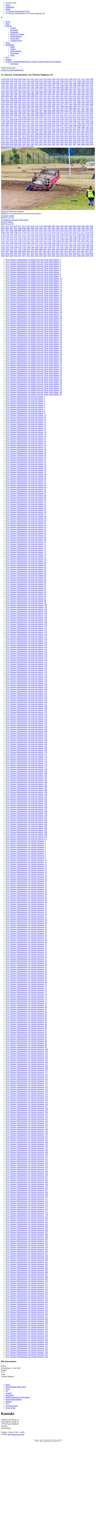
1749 (70, 239)
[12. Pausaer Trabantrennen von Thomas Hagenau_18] (26, 877)
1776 (20, 245)
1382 (79, 90)
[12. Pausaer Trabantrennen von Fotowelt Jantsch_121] (26, 649)
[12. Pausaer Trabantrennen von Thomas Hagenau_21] (26, 883)
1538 (3, 121)
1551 (20, 123)
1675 (3, 226)
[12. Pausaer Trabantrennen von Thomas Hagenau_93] (26, 1035)
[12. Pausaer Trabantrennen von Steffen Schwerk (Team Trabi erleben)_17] (34, 293)
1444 (45, 102)
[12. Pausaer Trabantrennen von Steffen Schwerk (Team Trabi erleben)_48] (34, 359)
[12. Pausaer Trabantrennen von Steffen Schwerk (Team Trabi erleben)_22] (34, 304)
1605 (11, 134)
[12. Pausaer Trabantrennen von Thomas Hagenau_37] (26, 917)
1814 (61, 251)
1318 (3, 79)
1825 (62, 254)
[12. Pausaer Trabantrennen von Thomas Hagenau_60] (26, 965)
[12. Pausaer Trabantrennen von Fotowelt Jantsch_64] (26, 529)
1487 (36, 111)
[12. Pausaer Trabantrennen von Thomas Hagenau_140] (27, 1134)
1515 (87, 115)
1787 (20, 247)
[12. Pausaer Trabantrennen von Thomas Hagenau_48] (26, 940)
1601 (70, 132)
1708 (3, 233)
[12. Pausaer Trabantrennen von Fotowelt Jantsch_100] (26, 605)
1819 (11, 254)
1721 (20, 235)
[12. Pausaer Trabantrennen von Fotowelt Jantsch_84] (26, 571)
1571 (3, 128)
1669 (87, 144)
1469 (70, 107)
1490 (62, 111)
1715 (61, 233)
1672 (20, 147)
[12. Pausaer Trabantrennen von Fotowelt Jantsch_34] (26, 466)
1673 (28, 147)
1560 (3, 125)
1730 (3, 237)
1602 (79, 132)
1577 (53, 128)
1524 (70, 117)
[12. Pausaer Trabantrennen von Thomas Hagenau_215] (27, 1291)
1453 (28, 104)
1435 (62, 100)
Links (12, 55)
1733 (28, 237)
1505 (3, 115)
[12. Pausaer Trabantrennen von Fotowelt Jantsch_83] (26, 569)
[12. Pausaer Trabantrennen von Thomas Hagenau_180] (27, 1218)
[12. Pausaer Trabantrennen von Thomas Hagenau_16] (26, 872)
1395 (3, 94)
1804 (70, 249)
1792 (62, 247)
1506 (11, 115)
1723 (36, 235)
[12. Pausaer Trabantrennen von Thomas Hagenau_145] (27, 1144)
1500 (53, 113)
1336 (62, 81)
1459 (79, 104)
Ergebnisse (14, 64)
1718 (87, 233)
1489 (53, 111)
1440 (11, 102)
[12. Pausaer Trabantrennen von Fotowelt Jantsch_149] (26, 708)
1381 (70, 90)
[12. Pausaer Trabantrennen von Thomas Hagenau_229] (27, 1321)
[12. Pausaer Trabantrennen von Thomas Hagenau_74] (26, 995)
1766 (28, 243)
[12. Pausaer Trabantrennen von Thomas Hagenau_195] (27, 1249)
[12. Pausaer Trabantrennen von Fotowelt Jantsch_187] (26, 788)
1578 (62, 128)
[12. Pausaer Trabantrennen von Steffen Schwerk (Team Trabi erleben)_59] (34, 382)
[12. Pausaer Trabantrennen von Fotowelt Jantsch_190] (26, 794)
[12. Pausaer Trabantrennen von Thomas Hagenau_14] (26, 868)
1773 (87, 243)
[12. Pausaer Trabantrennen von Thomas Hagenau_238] (27, 1340)
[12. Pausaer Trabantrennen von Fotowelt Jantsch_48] (26, 495)
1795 (87, 247)
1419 (20, 98)
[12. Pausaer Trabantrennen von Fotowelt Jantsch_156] (26, 723)
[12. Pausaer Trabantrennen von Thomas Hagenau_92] (26, 1032)
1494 (3, 113)
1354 (28, 85)
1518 (20, 117)
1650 (20, 142)
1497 (28, 113)
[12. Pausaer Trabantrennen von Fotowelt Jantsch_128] (26, 664)
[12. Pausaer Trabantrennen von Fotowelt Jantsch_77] (26, 557)
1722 (28, 235)
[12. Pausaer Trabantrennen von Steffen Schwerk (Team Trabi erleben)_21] (34, 302)
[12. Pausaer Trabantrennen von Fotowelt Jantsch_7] (25, 409)
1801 (45, 249)
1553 (36, 123)
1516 (3, 117)
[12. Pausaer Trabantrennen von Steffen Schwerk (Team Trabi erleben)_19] (34, 298)
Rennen (8, 26)
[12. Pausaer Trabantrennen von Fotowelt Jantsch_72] (26, 546)
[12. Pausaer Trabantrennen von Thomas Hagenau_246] (27, 1357)
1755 (28, 241)
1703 (53, 230)
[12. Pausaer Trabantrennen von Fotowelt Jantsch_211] (26, 839)
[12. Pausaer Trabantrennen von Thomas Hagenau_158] (27, 1171)
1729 (87, 235)
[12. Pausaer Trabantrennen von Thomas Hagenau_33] (26, 908)
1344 (36, 83)
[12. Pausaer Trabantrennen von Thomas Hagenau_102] (27, 1053)
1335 (53, 81)
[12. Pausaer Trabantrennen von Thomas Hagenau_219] (27, 1300)
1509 (36, 115)
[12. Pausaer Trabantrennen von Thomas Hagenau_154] (27, 1163)
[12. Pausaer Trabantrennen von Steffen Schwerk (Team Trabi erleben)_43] (34, 348)
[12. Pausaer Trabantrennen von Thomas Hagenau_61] (26, 967)
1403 (70, 94)
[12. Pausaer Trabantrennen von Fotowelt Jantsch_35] (26, 468)
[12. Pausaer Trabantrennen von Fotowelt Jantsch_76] (26, 554)
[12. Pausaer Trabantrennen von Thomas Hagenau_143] (27, 1140)
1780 (53, 245)
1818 (3, 254)
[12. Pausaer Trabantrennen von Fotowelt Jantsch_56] (26, 512)
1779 (45, 245)
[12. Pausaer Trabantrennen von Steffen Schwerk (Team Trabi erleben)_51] (34, 365)
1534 (62, 119)
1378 (45, 90)
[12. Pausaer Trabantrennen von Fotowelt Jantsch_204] (26, 824)
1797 (11, 249)
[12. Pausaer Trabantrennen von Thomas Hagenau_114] (27, 1079)
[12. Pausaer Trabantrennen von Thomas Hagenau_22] (26, 885)
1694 (70, 228)
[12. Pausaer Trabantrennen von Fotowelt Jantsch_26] (26, 449)
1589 (62, 130)
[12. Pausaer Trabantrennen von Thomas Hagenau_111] (27, 1072)
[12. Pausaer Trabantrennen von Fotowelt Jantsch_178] (26, 769)
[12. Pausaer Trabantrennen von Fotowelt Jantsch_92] (26, 588)
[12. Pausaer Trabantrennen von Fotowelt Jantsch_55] (26, 510)
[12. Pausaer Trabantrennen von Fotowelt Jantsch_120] (26, 647)
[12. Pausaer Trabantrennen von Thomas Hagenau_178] (27, 1214)
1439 (3, 102)
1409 (28, 96)
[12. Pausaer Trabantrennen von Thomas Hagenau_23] (26, 887)
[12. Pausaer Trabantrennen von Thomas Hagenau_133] (27, 1119)
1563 (28, 125)
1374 (11, 90)
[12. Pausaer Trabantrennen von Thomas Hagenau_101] (27, 1051)
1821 (28, 254)
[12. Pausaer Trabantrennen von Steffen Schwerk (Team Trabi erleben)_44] (34, 350)
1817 (87, 251)
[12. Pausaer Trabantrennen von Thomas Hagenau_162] (27, 1180)
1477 (45, 109)
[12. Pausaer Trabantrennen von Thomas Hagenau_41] (26, 925)
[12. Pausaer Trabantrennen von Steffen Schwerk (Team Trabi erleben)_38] (34, 338)
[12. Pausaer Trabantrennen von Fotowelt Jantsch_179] (26, 771)
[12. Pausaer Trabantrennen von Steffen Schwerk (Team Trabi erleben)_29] (34, 319)
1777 (28, 245)
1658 (87, 142)
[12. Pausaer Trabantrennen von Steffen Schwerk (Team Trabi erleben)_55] (34, 373)
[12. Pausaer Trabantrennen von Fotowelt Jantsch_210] (26, 837)
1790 (45, 247)
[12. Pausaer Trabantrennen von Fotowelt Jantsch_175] (26, 763)
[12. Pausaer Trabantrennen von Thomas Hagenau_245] (27, 1355)
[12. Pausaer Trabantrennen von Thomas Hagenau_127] (27, 1106)
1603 (87, 132)
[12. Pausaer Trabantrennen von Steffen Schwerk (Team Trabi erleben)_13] (34, 285)
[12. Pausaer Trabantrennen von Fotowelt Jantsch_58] (26, 517)
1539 (11, 121)
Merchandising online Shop (16, 1387)
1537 (87, 119)
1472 (3, 109)
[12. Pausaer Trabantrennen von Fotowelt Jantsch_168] (26, 748)
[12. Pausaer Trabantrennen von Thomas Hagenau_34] (26, 910)
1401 (53, 94)
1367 (45, 88)
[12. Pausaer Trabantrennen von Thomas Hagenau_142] (27, 1138)
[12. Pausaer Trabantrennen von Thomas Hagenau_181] (27, 1220)
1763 (3, 243)
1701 (36, 230)
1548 (87, 121)
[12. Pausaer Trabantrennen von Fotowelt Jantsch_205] (26, 826)
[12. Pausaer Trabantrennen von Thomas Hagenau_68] (26, 982)
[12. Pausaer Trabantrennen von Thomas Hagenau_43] (26, 929)
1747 (53, 239)
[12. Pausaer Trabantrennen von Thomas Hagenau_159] (27, 1174)
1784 (87, 245)
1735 (45, 237)
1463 (20, 107)
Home (8, 22)
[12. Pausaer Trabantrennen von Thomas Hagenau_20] (26, 881)
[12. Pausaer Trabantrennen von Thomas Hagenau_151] (27, 1157)
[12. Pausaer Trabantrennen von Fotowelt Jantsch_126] (26, 660)
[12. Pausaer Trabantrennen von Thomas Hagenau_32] (26, 906)
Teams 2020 (14, 38)
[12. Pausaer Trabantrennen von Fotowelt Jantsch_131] (26, 670)
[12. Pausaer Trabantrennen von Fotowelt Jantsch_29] (26, 455)
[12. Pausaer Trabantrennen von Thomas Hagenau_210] (27, 1281)
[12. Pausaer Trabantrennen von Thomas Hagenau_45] (26, 933)
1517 (11, 117)
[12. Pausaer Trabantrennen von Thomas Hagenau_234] (27, 1331)
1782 (70, 245)
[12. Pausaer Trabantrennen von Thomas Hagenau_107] (27, 1064)
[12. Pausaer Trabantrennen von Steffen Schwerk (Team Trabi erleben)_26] (34, 312)
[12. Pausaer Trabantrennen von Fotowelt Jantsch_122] (26, 651)
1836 (62, 256)
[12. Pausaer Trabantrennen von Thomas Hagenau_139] (27, 1131)
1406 (3, 96)
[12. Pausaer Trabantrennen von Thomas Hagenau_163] (27, 1182)
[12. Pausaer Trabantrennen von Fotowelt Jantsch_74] (26, 550)
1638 (11, 140)
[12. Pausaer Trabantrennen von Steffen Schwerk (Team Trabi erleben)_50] (34, 363)
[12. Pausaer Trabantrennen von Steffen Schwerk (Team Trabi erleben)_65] (34, 394)
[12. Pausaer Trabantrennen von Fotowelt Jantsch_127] (26, 662)
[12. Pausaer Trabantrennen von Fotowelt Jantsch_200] (26, 816)
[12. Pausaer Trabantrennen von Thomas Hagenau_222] (27, 1306)
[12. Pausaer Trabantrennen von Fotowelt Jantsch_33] (26, 464)
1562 (20, 125)
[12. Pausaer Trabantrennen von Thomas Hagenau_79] (26, 1005)
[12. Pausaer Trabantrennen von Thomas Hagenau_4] (26, 847)
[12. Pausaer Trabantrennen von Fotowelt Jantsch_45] (26, 489)
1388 (36, 92)
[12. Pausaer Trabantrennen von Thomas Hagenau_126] (27, 1104)
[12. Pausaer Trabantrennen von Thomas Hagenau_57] (26, 959)
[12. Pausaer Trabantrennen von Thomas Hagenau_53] (26, 950)
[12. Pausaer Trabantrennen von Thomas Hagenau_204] (27, 1268)
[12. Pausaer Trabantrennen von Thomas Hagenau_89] (26, 1026)
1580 (79, 128)
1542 (36, 121)
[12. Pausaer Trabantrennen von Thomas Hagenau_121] (27, 1094)
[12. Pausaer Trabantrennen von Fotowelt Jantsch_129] (26, 666)
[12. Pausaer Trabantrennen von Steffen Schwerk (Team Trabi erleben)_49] (34, 361)
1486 (28, 111)
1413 (61, 96)
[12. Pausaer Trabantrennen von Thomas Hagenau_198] (27, 1256)
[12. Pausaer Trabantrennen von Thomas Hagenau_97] (26, 1043)
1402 (62, 94)
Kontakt (9, 59)
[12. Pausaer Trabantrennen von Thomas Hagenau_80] (26, 1007)
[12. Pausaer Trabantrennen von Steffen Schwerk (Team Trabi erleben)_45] (34, 352)
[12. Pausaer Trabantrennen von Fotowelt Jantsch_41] (26, 481)
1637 (3, 140)
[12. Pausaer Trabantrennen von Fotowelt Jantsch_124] (26, 656)
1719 (3, 235)
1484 (11, 111)
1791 (53, 247)
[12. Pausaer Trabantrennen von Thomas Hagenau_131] (27, 1115)
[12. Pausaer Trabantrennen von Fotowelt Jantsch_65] (26, 531)
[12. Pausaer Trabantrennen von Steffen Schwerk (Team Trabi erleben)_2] (33, 262)
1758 (53, 241)
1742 (11, 239)
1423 (53, 98)
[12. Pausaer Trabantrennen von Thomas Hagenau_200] (27, 1260)
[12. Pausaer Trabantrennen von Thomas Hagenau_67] (26, 980)
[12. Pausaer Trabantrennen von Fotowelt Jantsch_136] (26, 681)
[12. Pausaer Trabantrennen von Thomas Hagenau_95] (26, 1039)
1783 (79, 245)
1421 (36, 98)
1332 (28, 81)
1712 (36, 233)
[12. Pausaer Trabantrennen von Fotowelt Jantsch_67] (26, 535)
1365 (28, 88)
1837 (70, 256)
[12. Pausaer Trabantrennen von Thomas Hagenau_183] (27, 1224)
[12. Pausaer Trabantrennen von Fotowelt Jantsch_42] (26, 483)
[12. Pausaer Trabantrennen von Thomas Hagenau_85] (26, 1018)
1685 (87, 226)
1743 (20, 239)
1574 (28, 128)
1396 (11, 94)
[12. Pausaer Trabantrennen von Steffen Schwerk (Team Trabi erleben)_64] (34, 392)
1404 (79, 94)
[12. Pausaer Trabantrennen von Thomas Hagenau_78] (26, 1003)
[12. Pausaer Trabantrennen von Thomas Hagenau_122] (27, 1096)
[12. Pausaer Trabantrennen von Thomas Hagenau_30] (26, 902)
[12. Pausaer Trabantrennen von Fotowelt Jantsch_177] (26, 767)
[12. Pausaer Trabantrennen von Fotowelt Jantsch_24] (26, 445)
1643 (53, 140)
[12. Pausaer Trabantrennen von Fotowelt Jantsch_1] (25, 397)
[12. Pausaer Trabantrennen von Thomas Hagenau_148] (27, 1150)
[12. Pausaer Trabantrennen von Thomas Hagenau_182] (27, 1222)
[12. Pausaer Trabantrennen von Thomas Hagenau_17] (26, 875)
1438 (87, 100)
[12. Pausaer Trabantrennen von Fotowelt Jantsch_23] (26, 443)
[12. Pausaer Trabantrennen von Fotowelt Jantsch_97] (26, 599)
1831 (20, 256)
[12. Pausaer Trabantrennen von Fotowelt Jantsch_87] (26, 578)
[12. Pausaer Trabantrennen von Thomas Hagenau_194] (27, 1247)
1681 (53, 226)
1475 (28, 109)
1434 (53, 100)
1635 (79, 138)
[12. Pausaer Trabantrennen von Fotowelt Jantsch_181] (26, 776)
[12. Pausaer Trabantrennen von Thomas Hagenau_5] (26, 849)
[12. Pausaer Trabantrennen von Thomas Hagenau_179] (27, 1216)
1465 (36, 107)
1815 (70, 251)
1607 (28, 134)
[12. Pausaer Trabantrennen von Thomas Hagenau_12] (26, 864)
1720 (11, 235)
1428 (3, 100)
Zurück (11, 216)
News (8, 43)
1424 (62, 98)
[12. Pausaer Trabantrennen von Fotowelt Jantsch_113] (26, 632)
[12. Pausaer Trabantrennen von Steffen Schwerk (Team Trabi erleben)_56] (34, 375)
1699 (20, 230)
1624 (79, 136)
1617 (20, 136)
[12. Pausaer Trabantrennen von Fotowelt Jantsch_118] (26, 643)
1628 (20, 138)
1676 (11, 226)
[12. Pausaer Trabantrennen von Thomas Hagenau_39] (26, 921)
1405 (87, 94)
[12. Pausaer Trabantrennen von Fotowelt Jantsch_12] (26, 420)
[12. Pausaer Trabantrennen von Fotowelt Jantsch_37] (26, 472)
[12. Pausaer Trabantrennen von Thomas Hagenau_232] (27, 1327)
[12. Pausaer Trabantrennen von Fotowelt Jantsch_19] (26, 434)
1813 (53, 251)
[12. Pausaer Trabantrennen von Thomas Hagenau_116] (27, 1083)
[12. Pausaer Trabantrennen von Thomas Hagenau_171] (27, 1199)
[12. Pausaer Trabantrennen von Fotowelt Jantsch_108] (26, 622)
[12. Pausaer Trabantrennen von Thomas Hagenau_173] (27, 1203)
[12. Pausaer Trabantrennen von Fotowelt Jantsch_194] (26, 803)
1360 (79, 85)
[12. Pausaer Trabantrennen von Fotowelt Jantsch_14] (26, 424)
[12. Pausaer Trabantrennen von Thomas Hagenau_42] (26, 927)
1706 (79, 230)
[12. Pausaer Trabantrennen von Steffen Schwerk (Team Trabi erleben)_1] (33, 260)
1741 (3, 239)
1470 (79, 107)
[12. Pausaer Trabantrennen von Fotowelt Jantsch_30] (26, 458)
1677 (20, 226)
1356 (45, 85)
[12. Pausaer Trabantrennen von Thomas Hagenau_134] (27, 1121)
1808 (11, 251)
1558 (79, 123)
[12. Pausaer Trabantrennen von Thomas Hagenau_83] (26, 1013)
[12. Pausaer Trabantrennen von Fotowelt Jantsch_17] (26, 430)
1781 (62, 245)
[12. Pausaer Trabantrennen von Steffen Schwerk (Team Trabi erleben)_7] (33, 272)
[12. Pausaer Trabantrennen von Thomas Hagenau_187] (27, 1232)
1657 (79, 142)
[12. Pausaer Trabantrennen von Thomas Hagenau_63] (26, 971)
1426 (79, 98)
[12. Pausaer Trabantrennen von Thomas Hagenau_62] (26, 969)
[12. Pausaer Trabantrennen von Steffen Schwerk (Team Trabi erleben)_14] (34, 287)
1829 (3, 256)
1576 (45, 128)
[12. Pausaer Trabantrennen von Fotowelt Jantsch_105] (26, 616)
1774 (3, 245)
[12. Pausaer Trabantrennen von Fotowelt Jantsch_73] (26, 548)
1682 (62, 226)
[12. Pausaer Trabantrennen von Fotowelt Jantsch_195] (26, 805)
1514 (78, 115)
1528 (11, 119)
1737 (62, 237)
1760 (70, 241)
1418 (11, 98)
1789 (36, 247)
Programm (14, 30)
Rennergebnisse (16, 36)
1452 (20, 104)
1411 (45, 96)
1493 (87, 111)
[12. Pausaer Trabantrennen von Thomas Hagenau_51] (26, 946)
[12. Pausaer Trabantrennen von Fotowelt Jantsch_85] (26, 573)
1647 (87, 140)
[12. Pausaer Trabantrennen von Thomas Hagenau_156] (27, 1167)
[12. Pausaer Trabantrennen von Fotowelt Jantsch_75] (26, 552)
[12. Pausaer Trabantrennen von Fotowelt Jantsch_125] (26, 658)
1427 (87, 98)
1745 (36, 239)
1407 (11, 96)
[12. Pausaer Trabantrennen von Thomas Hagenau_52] (26, 948)
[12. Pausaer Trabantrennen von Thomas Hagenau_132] (27, 1117)
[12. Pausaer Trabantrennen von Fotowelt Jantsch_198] (26, 811)
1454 (36, 104)
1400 (45, 94)
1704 (62, 230)
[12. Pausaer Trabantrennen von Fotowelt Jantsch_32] (26, 462)
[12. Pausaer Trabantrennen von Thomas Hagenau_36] (26, 915)
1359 (70, 85)
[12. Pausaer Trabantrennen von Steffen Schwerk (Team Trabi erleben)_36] (34, 333)
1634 (70, 138)
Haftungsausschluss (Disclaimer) (18, 1397)
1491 (70, 111)
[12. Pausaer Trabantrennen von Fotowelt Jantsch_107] (26, 620)
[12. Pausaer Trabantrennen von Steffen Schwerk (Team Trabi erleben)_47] (34, 357)
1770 (62, 243)
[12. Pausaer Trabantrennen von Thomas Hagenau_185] (27, 1228)
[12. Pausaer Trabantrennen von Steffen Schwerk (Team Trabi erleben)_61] (34, 386)
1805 (79, 249)
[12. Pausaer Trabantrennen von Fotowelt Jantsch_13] (26, 422)
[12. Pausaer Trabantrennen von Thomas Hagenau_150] (27, 1155)
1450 (3, 104)
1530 (28, 119)
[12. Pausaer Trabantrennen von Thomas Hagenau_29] (26, 900)
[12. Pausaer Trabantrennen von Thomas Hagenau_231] (27, 1325)
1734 (36, 237)
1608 (36, 134)
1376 (28, 90)
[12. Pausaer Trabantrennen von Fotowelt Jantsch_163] (26, 738)
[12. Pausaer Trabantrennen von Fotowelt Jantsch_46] (26, 491)
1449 (87, 102)
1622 (62, 136)
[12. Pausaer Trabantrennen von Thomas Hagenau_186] (27, 1230)
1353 (20, 85)
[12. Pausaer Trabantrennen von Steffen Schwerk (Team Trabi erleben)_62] (34, 388)
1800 (36, 249)
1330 (11, 81)
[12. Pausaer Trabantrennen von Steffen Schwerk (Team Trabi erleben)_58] (34, 380)
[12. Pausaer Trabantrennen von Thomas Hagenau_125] (27, 1102)
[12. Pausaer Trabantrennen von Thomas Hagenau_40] (26, 923)
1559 (87, 123)
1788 (28, 247)
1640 (28, 140)
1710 (20, 233)
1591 (79, 130)
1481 (79, 109)
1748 (62, 239)
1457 (62, 104)
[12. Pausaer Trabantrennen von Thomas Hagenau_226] (27, 1315)
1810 (28, 251)
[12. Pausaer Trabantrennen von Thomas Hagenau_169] (27, 1195)
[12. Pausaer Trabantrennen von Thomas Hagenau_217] (27, 1296)
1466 (45, 107)
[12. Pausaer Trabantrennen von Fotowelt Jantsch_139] (26, 687)
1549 (3, 123)
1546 (70, 121)
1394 (87, 92)
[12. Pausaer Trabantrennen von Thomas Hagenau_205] (27, 1270)
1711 (28, 233)
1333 (36, 81)
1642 (45, 140)
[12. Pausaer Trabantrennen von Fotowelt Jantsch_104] (26, 613)
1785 (3, 247)
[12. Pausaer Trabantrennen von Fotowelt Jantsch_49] (26, 498)
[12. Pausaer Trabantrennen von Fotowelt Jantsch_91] (26, 586)
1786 (11, 247)
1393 (79, 92)
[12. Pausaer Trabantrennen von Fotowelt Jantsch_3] (25, 401)
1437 (79, 100)
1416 (87, 96)
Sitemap (9, 1402)
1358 (62, 85)
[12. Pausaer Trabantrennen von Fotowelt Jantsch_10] (26, 415)
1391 (62, 92)
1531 (36, 119)
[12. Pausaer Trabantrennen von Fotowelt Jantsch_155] (26, 721)
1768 (45, 243)
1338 (79, 81)
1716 (70, 233)
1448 (79, 102)
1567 (62, 125)
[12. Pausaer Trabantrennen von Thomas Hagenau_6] (26, 851)
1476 (36, 109)
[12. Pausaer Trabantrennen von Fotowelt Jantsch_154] (26, 719)
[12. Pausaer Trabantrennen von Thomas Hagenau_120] (27, 1091)
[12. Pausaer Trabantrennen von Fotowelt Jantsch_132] (26, 672)
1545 (62, 121)
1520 (36, 117)
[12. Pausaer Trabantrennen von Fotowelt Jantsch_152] (26, 714)
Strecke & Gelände (17, 34)
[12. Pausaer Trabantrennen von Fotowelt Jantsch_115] (26, 637)
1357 (53, 85)
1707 (87, 230)
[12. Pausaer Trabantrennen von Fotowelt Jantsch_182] (26, 778)
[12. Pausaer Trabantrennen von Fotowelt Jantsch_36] (26, 470)
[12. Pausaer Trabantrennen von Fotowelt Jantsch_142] (26, 693)
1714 (53, 233)
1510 (45, 115)
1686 (3, 228)
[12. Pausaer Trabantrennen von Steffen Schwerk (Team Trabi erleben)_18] (34, 295)
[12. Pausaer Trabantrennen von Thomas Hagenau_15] (26, 870)
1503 (79, 113)
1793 (70, 247)
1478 (53, 109)
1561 (11, 125)
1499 (45, 113)
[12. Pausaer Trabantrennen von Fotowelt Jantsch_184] (26, 782)
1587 (45, 130)
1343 (28, 83)
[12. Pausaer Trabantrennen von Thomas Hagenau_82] (26, 1011)
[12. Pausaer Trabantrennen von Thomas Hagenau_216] (27, 1294)
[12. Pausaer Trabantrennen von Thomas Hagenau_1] (26, 841)
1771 (70, 243)
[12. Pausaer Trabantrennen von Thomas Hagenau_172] (27, 1201)
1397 (20, 94)
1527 (3, 119)
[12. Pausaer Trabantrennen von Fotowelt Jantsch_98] (26, 601)
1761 (79, 241)
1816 (78, 251)
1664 (45, 144)
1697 (3, 230)
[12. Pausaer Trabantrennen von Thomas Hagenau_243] (27, 1350)
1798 (20, 249)
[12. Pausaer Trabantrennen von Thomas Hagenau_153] (27, 1161)
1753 (11, 241)
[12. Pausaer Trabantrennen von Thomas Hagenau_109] (27, 1068)
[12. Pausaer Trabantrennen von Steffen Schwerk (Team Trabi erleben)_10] (34, 279)
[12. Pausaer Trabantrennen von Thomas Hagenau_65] (26, 976)
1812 (45, 251)
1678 (28, 226)
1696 (87, 228)
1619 (36, 136)
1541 (28, 121)
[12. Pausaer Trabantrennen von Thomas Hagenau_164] (27, 1184)
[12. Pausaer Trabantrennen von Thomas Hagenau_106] (27, 1062)
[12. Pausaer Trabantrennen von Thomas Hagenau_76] (26, 999)
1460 (87, 104)
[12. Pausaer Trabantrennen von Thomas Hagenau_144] (27, 1142)
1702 (45, 230)
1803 (62, 249)
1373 (3, 90)
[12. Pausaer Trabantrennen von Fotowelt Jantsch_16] (26, 428)
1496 (20, 113)
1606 (20, 134)
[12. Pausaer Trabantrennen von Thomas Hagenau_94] (26, 1037)
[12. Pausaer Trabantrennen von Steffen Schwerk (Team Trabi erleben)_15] (34, 289)
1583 (11, 130)
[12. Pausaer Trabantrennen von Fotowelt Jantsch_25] (26, 447)
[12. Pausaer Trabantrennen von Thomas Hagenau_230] (27, 1323)
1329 (3, 81)
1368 (53, 88)
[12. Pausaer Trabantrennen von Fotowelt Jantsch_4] (25, 403)
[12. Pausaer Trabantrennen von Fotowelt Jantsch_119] (26, 645)
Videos (12, 49)
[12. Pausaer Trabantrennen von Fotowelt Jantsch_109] (26, 624)
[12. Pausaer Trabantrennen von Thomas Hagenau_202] (27, 1264)
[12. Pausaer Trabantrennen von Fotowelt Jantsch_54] (26, 508)
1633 (62, 138)
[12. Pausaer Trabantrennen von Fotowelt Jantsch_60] (26, 521)
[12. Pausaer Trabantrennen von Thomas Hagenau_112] (27, 1075)
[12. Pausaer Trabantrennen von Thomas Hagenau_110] (27, 1070)
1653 (45, 142)
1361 (87, 85)
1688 (20, 228)
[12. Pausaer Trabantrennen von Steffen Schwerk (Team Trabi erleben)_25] (34, 310)
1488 (45, 111)
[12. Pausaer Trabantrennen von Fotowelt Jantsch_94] (26, 592)
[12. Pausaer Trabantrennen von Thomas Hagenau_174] (27, 1205)
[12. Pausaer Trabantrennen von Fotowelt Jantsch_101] (26, 607)
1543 (45, 121)
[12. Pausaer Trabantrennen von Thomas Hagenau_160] (27, 1176)
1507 (20, 115)
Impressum (10, 1395)
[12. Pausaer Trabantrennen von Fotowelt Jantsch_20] (26, 437)
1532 (45, 119)
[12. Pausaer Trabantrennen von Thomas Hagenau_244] (27, 1353)
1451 (11, 104)
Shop (7, 24)
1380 (62, 90)
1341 (11, 83)
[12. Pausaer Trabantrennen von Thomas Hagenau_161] (27, 1178)
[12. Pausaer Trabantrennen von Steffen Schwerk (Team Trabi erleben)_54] (34, 371)
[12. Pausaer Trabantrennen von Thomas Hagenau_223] (27, 1308)
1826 (70, 254)
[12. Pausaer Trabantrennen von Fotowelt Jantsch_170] (26, 752)
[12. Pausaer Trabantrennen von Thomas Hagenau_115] (27, 1081)
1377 (36, 90)
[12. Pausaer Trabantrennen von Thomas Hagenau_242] (27, 1348)
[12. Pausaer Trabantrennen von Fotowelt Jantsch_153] (26, 717)
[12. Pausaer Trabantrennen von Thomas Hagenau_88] (26, 1024)
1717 (78, 233)
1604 (3, 134)
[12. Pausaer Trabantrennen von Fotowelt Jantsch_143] (26, 696)
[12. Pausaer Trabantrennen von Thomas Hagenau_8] (26, 856)
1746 (45, 239)
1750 (79, 239)
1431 (28, 100)
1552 (28, 123)
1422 (45, 98)
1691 (45, 228)
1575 (36, 128)
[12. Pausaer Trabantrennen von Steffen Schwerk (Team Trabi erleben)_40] (34, 342)
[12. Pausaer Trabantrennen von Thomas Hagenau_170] (27, 1197)
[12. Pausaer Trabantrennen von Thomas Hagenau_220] (27, 1302)
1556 (62, 123)
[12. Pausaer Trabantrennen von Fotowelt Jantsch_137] (26, 683)
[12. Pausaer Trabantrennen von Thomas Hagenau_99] (26, 1047)
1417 (3, 98)
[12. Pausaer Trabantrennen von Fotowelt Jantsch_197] (26, 809)
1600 (62, 132)
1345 (45, 83)
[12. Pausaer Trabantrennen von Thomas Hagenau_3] (26, 845)
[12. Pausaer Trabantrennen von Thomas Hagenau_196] (27, 1251)
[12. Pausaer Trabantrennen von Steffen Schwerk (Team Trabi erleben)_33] (34, 327)
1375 (20, 90)
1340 (3, 83)
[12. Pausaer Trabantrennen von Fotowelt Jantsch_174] (26, 761)
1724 (45, 235)
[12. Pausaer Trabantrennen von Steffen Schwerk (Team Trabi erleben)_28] (34, 316)
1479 (62, 109)
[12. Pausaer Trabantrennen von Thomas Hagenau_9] (26, 858)
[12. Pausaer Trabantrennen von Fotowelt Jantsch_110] (26, 626)
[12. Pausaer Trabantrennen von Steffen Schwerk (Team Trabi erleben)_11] (34, 281)
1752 (3, 241)
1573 (20, 128)
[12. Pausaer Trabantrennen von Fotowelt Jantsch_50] (26, 500)
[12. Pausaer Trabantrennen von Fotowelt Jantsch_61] (26, 523)
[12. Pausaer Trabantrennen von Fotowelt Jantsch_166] (26, 744)
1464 (28, 107)
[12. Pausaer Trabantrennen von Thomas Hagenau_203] (27, 1266)
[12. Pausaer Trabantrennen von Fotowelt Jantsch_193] (26, 801)
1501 (62, 113)
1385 (11, 92)
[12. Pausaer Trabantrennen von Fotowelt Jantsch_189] (26, 792)
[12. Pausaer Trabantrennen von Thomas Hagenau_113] (27, 1077)
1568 (70, 125)
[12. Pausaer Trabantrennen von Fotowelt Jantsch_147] (26, 704)
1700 (28, 230)
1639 (20, 140)
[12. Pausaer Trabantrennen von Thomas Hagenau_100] (27, 1049)
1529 (20, 119)
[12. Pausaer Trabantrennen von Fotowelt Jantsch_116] (26, 639)
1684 (79, 226)
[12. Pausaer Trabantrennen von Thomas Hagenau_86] (26, 1020)
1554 (45, 123)
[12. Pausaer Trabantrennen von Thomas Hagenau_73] (26, 992)
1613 (78, 134)
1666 (62, 144)
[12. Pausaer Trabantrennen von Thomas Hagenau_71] (26, 988)
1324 (53, 79)
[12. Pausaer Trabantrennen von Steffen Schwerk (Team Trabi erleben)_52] (34, 367)
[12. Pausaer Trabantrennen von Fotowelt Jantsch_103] (26, 611)
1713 (45, 233)
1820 (20, 254)
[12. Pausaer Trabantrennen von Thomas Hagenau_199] (27, 1258)
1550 (11, 123)
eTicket (13, 28)
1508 (28, 115)
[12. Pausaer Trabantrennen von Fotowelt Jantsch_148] (26, 706)
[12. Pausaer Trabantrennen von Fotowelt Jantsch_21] (26, 439)
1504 (87, 113)
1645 (70, 140)
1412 (53, 96)
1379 (53, 90)
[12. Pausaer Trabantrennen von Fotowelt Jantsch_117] (26, 641)
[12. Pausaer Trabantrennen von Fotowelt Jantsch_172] (26, 757)
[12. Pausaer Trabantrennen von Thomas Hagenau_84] (26, 1016)
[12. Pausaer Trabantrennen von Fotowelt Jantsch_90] (26, 584)
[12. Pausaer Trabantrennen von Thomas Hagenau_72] (26, 990)
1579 (70, 128)
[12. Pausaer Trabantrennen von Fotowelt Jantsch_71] (26, 544)
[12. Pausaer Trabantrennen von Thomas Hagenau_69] (26, 984)
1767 (36, 243)
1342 (20, 83)
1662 (28, 144)
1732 (20, 237)
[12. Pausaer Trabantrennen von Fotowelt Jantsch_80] (26, 563)
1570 (87, 125)
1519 (28, 117)
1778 (36, 245)
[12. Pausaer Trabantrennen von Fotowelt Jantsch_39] (26, 477)
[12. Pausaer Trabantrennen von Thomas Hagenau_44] (26, 931)
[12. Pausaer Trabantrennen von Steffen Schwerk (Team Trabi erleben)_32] (34, 325)
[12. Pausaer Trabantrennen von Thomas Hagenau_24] (26, 889)
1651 (28, 142)
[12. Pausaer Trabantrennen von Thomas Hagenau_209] (27, 1279)
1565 (45, 125)
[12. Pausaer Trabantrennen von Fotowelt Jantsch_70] (26, 542)
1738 (70, 237)
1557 (70, 123)
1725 (53, 235)
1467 (53, 107)
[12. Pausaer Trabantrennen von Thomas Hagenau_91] (26, 1030)
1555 (53, 123)
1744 (28, 239)
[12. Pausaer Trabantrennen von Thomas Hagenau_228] (27, 1319)
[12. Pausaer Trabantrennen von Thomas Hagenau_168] (27, 1192)
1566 (53, 125)
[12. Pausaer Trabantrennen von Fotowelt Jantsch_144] (26, 698)
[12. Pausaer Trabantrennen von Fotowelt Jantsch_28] (26, 453)
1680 (45, 226)
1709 (11, 233)
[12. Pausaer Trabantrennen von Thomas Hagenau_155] (27, 1165)
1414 (70, 96)
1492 (79, 111)
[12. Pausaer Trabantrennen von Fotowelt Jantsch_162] (26, 736)
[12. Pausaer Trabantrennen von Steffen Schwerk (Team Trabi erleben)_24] (34, 308)
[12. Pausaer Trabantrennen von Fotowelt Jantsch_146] (26, 702)
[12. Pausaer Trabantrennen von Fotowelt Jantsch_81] (26, 565)
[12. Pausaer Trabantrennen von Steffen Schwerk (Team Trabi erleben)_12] (34, 283)
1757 (45, 241)
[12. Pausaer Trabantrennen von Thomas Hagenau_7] (26, 853)
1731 (11, 237)
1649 (11, 142)
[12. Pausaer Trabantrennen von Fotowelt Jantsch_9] (25, 413)
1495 (11, 113)
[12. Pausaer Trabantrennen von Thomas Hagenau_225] (27, 1313)
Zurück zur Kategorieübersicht (12, 70)
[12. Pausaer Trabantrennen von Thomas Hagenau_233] (27, 1329)
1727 (70, 235)
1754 (20, 241)
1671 (11, 147)
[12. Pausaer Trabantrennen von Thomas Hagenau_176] (27, 1209)
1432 (36, 100)
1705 (70, 230)
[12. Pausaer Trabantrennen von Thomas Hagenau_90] (26, 1028)
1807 (3, 251)
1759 (62, 241)
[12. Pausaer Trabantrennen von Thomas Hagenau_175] (27, 1207)
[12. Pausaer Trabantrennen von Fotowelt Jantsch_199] (26, 813)
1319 (11, 79)
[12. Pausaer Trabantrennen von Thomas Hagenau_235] (27, 1334)
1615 (3, 136)
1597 (36, 132)
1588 (53, 130)
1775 (11, 245)
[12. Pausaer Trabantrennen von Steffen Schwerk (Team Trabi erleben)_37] (34, 335)
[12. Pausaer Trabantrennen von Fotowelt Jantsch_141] (26, 691)
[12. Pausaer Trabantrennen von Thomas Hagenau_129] (27, 1110)
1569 (79, 125)
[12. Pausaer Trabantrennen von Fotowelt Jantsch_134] (26, 677)
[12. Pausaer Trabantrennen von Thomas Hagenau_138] (27, 1129)
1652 (36, 142)
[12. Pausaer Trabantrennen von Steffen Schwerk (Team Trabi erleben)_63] (34, 390)
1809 (20, 251)
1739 (79, 237)
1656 (70, 142)
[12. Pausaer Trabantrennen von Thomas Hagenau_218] (27, 1298)
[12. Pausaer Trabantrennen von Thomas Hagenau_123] (27, 1098)
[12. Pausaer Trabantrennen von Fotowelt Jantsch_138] (26, 685)
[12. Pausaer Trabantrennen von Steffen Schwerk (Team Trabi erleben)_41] (34, 344)
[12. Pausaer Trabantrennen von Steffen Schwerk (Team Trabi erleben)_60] (34, 384)
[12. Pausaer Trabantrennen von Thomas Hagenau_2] (26, 843)
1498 (36, 113)
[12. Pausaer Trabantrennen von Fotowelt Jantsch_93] (26, 590)
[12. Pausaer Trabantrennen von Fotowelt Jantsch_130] (26, 668)
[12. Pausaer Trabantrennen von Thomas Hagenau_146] (27, 1146)
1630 (36, 138)
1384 (3, 92)
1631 (45, 138)
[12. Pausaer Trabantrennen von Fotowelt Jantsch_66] (26, 533)
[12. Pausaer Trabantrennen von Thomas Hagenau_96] (26, 1041)
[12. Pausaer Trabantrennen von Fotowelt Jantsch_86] (26, 575)
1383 (87, 90)
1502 (70, 113)
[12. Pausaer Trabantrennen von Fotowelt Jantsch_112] (26, 630)
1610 (53, 134)
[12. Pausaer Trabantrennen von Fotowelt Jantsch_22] (26, 441)
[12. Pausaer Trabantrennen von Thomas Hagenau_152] (27, 1159)
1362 (3, 88)
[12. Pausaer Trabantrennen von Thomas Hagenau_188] (27, 1235)
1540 (20, 121)
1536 (79, 119)
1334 (45, 81)
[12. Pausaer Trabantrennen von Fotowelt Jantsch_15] (26, 426)
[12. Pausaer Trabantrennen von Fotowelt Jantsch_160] (26, 731)
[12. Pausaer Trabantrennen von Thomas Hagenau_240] (27, 1344)
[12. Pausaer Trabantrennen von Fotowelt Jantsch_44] (26, 487)
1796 (3, 249)
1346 (53, 83)
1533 (53, 119)
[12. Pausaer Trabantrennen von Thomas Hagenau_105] (27, 1060)
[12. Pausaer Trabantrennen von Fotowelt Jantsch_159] (26, 729)
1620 (45, 136)
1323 (45, 79)
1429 (11, 100)
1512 (61, 115)
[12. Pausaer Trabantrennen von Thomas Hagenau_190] (27, 1239)
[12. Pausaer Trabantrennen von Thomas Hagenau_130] (27, 1112)
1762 (87, 241)
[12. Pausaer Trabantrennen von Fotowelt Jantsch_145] (26, 700)
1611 (62, 134)
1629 (28, 138)
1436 (70, 100)
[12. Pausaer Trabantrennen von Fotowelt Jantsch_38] (26, 474)
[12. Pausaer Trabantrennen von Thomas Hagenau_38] (26, 919)
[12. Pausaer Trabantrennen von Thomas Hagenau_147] (27, 1148)
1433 (45, 100)
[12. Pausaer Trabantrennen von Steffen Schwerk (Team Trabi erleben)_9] (33, 276)
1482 (87, 109)
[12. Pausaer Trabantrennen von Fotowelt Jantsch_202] (26, 820)
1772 (79, 243)
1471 (87, 107)
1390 (53, 92)
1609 (45, 134)
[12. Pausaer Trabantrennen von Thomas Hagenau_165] (27, 1186)
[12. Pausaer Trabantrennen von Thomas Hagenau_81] (48, 209)
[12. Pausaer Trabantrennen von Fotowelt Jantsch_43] (26, 485)
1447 (70, 102)
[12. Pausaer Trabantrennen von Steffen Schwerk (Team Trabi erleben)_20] (34, 300)
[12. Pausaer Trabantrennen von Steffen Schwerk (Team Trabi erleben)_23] (34, 306)
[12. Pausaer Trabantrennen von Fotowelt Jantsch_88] (26, 580)
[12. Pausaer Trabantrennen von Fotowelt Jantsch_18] (26, 432)
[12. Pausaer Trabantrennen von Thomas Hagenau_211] (27, 1283)
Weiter (3, 222)
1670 (3, 147)
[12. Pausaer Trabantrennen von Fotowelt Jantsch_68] (26, 538)
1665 (53, 144)
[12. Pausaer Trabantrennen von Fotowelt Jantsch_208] (26, 832)
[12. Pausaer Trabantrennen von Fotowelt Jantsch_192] (26, 799)
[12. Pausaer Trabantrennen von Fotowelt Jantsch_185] (26, 784)
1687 (11, 228)
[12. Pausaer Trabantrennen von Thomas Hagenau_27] (26, 896)
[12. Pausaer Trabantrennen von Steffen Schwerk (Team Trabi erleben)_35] (34, 331)
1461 (3, 107)
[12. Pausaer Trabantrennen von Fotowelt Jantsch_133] (26, 674)
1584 (20, 130)
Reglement (14, 32)
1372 (87, 88)
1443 (36, 102)
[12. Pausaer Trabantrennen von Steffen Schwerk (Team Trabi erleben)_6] (33, 270)
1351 (3, 85)
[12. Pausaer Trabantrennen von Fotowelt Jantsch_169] (26, 750)
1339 (87, 81)
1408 (20, 96)
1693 (62, 228)
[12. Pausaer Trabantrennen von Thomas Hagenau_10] (26, 860)
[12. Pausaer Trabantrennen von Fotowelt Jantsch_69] (26, 540)
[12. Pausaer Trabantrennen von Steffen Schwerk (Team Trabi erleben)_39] (34, 340)
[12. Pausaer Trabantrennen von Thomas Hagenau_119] (27, 1089)
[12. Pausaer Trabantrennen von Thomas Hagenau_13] (26, 866)
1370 (70, 88)
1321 (28, 79)
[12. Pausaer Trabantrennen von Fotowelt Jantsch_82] (26, 567)
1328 (87, 79)
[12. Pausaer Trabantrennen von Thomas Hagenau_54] (26, 952)
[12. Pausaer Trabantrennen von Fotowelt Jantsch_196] (26, 807)
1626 (3, 138)
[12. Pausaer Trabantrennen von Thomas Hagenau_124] (27, 1100)
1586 (36, 130)
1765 (20, 243)
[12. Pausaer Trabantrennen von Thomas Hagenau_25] (26, 891)
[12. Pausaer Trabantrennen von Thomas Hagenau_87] (26, 1022)
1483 (3, 111)
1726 (62, 235)
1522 (53, 117)
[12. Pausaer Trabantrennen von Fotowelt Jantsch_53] (26, 506)
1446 (62, 102)
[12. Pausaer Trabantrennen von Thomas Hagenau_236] (27, 1336)
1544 (53, 121)
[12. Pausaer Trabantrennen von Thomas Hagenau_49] (26, 942)
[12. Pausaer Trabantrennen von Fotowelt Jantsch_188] (26, 790)
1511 (53, 115)
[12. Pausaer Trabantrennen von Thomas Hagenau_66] (26, 978)
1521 (45, 117)
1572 (11, 128)
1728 (79, 235)
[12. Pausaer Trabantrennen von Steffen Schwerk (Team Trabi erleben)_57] (34, 378)
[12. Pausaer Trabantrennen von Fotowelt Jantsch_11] (26, 418)
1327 (79, 79)
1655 (62, 142)
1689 (28, 228)
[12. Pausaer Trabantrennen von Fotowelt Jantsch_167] (26, 746)
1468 (62, 107)
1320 (20, 79)
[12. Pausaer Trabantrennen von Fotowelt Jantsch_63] (26, 527)
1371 (79, 88)
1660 (11, 144)
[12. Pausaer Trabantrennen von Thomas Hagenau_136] (27, 1125)
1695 (79, 228)
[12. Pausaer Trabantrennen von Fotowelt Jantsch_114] (26, 634)
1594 (11, 132)
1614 (87, 134)
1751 (87, 239)
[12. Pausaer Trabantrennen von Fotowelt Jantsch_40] (26, 479)
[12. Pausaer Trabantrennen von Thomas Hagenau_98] (26, 1045)
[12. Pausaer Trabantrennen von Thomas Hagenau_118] (27, 1087)
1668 (79, 144)
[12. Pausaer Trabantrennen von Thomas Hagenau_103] (27, 1056)
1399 (36, 94)
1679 (36, 226)
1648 (3, 142)
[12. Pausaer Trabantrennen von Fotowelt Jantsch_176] (26, 765)
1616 (11, 136)
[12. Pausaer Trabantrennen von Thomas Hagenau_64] (26, 973)
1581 (87, 128)
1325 (62, 79)
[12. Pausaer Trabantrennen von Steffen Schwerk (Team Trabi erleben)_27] (34, 314)
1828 (87, 254)
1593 (3, 132)
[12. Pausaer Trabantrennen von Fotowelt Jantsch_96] (26, 597)
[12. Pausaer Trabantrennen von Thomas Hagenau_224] (27, 1310)
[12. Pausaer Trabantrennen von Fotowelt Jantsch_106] (26, 618)
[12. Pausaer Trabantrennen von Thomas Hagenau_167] (27, 1190)
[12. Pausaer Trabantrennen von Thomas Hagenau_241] (27, 1346)
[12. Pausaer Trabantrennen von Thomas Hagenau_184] (27, 1226)
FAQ (7, 57)
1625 (87, 136)
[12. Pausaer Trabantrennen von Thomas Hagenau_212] (27, 1285)
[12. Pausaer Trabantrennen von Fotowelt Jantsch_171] (26, 754)
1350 (87, 83)
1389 (45, 92)
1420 (28, 98)
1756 (36, 241)
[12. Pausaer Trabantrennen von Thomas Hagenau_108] (27, 1066)
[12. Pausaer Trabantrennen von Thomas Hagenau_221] (27, 1304)
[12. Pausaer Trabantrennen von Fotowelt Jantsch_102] (26, 609)
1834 (45, 256)
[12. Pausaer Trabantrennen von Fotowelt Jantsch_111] (26, 628)
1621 (53, 136)
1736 (53, 237)
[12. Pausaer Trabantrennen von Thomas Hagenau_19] (26, 879)
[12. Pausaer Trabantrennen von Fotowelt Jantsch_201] (26, 818)
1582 (3, 130)
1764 (11, 243)
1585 (28, 130)
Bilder (12, 47)
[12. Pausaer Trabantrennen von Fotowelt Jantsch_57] (26, 514)
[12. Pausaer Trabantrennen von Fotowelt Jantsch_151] (26, 712)
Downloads (14, 53)
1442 (28, 102)
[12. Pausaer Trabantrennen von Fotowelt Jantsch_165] (26, 742)
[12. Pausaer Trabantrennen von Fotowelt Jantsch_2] (25, 399)
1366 (36, 88)
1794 (79, 247)
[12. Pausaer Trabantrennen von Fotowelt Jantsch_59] (26, 519)
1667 (70, 144)
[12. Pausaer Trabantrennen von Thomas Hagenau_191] (27, 1241)
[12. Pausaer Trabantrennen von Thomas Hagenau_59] (26, 963)
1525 (79, 117)
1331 (20, 81)
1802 (53, 249)
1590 (70, 130)
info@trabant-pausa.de (15, 1434)
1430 (20, 100)
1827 (79, 254)
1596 (28, 132)
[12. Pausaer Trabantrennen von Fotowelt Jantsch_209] (26, 835)
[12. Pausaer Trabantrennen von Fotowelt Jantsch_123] (26, 653)
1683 (70, 226)
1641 (36, 140)
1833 (36, 256)
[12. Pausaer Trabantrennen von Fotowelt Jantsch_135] (26, 679)
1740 (87, 237)
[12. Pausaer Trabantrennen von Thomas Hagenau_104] (27, 1058)
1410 (36, 96)
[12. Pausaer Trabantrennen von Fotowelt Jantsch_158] (26, 727)
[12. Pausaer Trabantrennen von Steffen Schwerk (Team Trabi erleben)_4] (33, 266)
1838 (79, 256)
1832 (28, 256)
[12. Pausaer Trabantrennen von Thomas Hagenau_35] (26, 912)
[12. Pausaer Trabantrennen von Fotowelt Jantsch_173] (26, 759)
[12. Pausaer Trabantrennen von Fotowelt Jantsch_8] (25, 411)
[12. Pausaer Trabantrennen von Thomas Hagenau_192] (27, 1243)
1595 (20, 132)
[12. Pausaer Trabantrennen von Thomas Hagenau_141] (27, 1136)
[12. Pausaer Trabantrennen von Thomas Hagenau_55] (26, 955)
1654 (53, 142)
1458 (70, 104)
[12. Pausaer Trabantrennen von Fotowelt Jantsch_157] (26, 725)
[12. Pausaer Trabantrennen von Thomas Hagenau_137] (27, 1127)
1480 (70, 109)
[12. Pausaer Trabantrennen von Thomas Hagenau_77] (26, 1001)
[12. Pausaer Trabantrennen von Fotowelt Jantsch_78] (26, 559)
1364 (20, 88)
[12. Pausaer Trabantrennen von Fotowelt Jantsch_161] (26, 733)
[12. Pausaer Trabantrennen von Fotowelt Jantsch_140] (26, 689)
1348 (70, 83)
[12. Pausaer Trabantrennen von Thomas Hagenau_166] (27, 1188)
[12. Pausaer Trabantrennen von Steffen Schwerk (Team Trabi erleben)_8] (33, 274)
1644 (62, 140)
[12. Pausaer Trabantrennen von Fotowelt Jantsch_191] (26, 797)
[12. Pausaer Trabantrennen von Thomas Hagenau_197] (27, 1254)
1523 (62, 117)
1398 (28, 94)
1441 (20, 102)
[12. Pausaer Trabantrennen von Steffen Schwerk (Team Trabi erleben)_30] (34, 321)
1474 (20, 109)
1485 (20, 111)
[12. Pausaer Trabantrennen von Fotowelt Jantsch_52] (26, 504)
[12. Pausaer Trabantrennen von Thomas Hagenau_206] (27, 1272)
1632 (53, 138)
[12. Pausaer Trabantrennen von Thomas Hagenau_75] (26, 997)
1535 (70, 119)
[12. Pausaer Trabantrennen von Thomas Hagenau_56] (26, 957)
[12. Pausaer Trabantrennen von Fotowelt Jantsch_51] (26, 502)
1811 (36, 251)
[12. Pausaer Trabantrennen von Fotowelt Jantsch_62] (26, 525)
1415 (78, 96)
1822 (36, 254)
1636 (87, 138)
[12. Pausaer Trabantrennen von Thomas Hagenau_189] (27, 1237)
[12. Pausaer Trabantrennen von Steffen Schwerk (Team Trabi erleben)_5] (33, 268)
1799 (28, 249)
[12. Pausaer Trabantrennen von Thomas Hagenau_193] (27, 1245)
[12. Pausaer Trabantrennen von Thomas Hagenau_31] (26, 904)
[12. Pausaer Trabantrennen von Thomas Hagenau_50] (26, 944)
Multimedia (10, 45)
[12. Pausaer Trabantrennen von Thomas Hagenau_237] (27, 1338)
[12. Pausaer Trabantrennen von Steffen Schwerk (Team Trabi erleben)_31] (34, 323)
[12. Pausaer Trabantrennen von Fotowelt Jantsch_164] (26, 740)
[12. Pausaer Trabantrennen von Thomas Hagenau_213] (27, 1287)
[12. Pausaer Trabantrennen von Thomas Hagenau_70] (26, 986)
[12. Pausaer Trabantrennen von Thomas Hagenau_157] (27, 1169)
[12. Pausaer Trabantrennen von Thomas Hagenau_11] (26, 862)
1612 (70, 134)
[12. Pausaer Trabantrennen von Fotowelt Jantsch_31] (26, 460)
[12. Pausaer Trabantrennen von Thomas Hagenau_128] (27, 1108)
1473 (11, 109)
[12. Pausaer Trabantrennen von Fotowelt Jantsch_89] (26, 582)
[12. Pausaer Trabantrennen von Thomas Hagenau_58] (26, 961)
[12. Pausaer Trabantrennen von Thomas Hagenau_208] (27, 1277)
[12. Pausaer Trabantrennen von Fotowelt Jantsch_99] (26, 603)
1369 (62, 88)
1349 (79, 83)
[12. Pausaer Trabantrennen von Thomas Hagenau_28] (26, 898)
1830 (11, 256)
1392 (70, 92)
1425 (70, 98)
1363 (11, 88)
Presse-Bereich (15, 51)
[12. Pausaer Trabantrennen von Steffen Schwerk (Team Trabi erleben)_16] (34, 291)
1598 (45, 132)
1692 (53, 228)
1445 (53, 102)
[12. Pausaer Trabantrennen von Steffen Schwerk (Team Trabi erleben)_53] (34, 369)
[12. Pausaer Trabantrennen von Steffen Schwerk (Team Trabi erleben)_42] (34, 346)
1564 (36, 125)
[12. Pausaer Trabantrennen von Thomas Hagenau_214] (27, 1289)
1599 (53, 132)
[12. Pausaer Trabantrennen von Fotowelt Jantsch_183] (26, 780)
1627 (11, 138)
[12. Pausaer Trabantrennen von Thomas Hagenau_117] (27, 1085)
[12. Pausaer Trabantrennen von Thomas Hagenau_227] (27, 1317)
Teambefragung (16, 41)
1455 (45, 104)
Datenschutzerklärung (14, 1399)
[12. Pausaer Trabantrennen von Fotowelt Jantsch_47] (26, 493)
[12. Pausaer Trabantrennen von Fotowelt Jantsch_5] (25, 405)
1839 (87, 256)
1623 (70, 136)
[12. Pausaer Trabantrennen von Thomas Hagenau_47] (26, 938)
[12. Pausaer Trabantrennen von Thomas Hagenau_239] (27, 1342)
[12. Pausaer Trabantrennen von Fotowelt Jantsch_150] (26, 710)
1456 (53, 104)
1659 (3, 144)
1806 (87, 249)
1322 (36, 79)
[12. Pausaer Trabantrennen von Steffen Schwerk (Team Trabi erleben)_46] (34, 354)
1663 (36, 144)
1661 (20, 144)
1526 (87, 117)
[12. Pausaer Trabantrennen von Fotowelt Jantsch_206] (26, 828)
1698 (11, 230)
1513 (70, 115)
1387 (28, 92)
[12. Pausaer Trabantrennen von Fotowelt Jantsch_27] (26, 451)
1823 (45, 254)
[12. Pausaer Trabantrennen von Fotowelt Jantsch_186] (26, 786)
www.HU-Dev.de (46, 1441)
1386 (20, 92)
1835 (53, 256)
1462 (11, 107)
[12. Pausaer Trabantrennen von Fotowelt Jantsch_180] (26, 773)
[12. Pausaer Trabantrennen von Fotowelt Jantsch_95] (26, 594)
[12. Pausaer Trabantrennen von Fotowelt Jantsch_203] (26, 822)
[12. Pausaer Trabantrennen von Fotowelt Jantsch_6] (25, 407)
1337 (70, 81)
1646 (79, 140)
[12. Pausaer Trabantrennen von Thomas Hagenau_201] (27, 1262)
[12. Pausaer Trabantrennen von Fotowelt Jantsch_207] (26, 830)
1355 (36, 85)
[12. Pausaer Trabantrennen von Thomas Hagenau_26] (26, 893)
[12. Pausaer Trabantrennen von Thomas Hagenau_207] (27, 1275)
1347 (62, 83)
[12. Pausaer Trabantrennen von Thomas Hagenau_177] (27, 1211)
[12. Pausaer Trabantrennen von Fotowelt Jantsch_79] (26, 561)
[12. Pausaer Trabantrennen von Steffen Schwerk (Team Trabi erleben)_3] (33, 264)
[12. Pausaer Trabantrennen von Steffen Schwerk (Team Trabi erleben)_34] (34, 329)
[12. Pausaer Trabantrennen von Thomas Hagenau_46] (26, 936)
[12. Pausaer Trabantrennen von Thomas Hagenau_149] (27, 1152)
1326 (70, 79)
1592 (87, 130)
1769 (53, 243)
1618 (28, 136)
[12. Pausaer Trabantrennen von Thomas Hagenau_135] (27, 1123)
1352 (11, 85)
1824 (53, 254)
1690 (36, 228)
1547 (79, 121)
